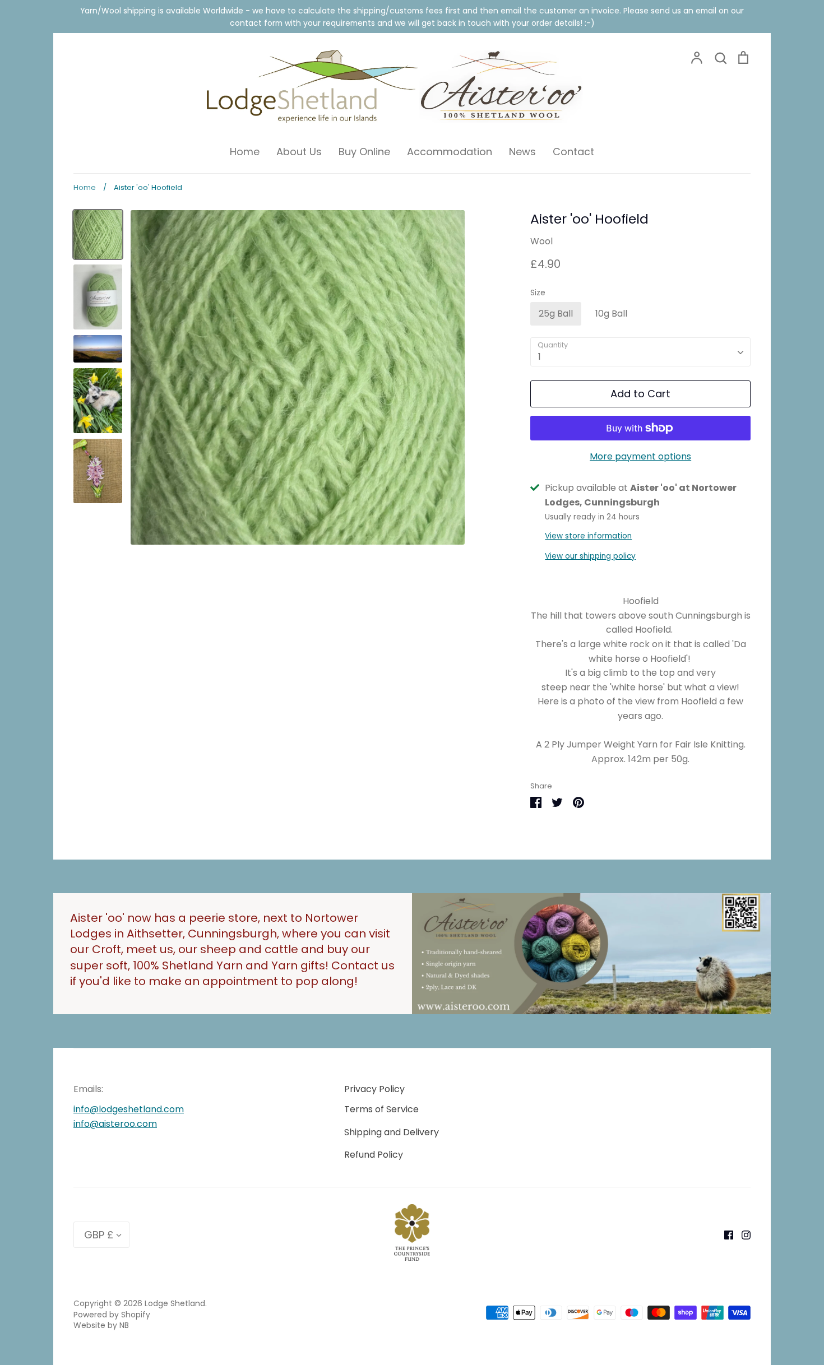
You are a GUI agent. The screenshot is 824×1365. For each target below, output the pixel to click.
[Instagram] (742, 1234)
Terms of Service (381, 1109)
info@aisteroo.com (115, 1123)
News (522, 152)
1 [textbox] (539, 356)
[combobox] (640, 352)
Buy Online (364, 152)
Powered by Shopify (111, 1314)
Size (537, 292)
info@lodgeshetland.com (128, 1109)
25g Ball (556, 313)
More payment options (640, 456)
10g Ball (611, 313)
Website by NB (101, 1325)
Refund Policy (373, 1154)
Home (245, 152)
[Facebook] (724, 1234)
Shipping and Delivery (391, 1132)
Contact (573, 152)
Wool (541, 241)
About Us (299, 152)
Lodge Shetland (175, 1303)
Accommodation (449, 152)
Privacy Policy (374, 1089)
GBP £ (98, 1235)
